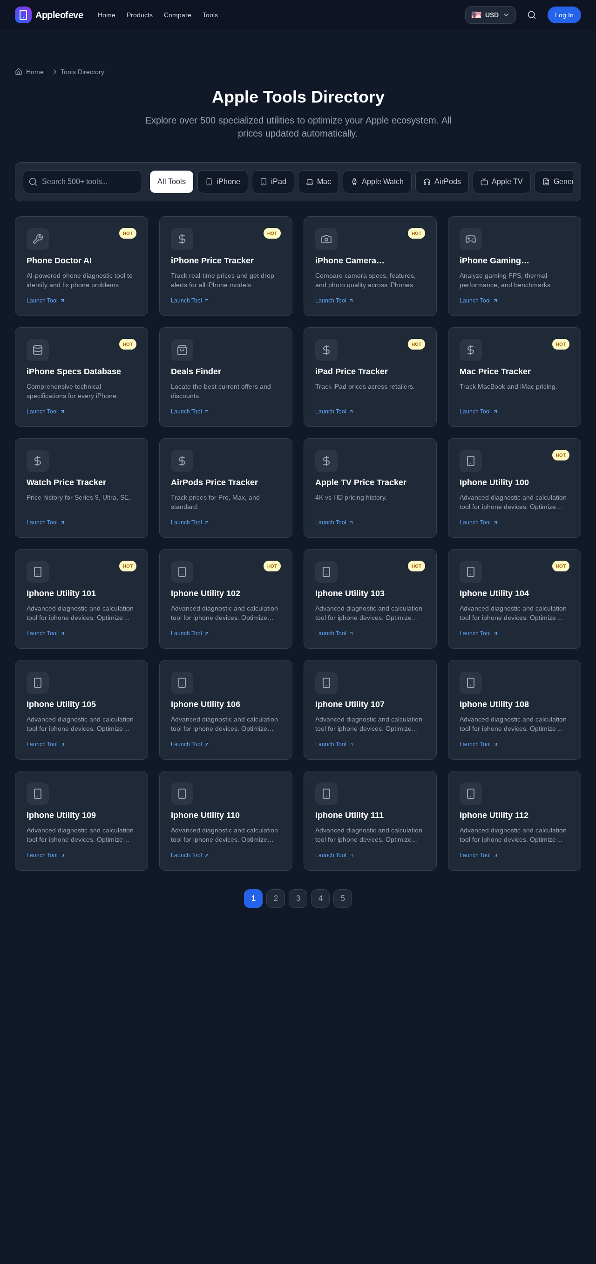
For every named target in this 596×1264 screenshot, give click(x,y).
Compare (177, 15)
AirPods (447, 181)
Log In (564, 15)
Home (106, 15)
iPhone (228, 181)
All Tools (171, 181)
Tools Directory (82, 72)
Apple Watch (383, 181)
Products (140, 15)
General (567, 181)
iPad (278, 181)
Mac (324, 181)
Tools (210, 15)
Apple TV (507, 181)
